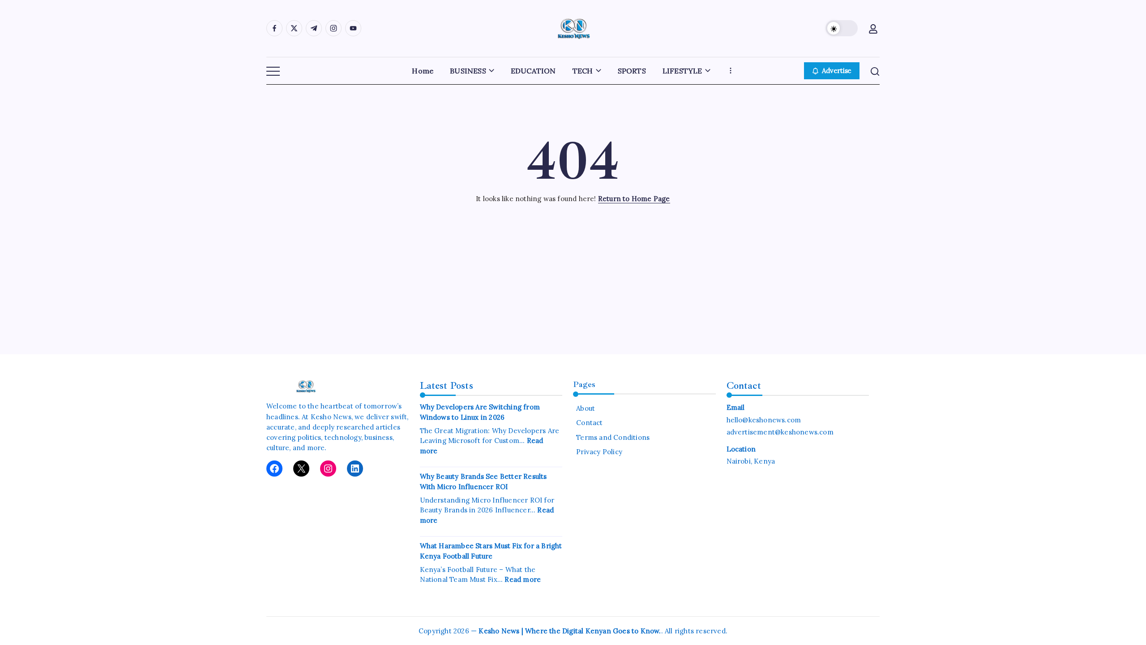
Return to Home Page (634, 198)
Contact (589, 422)
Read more (523, 579)
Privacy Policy (599, 451)
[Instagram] (328, 468)
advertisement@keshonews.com (780, 432)
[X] (301, 468)
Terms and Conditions (613, 437)
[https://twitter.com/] (294, 28)
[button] (841, 28)
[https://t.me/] (314, 28)
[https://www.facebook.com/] (274, 28)
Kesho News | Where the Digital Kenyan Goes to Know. (570, 631)
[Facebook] (274, 468)
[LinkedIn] (355, 468)
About (585, 408)
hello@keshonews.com (764, 420)
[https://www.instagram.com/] (333, 28)
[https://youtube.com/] (353, 28)
